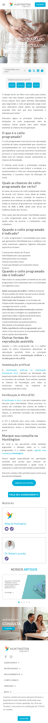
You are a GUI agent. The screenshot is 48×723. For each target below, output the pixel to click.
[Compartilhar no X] (34, 70)
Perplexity (21, 85)
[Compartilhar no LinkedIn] (38, 70)
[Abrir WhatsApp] (41, 716)
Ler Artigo (8, 592)
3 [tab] (24, 602)
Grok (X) (36, 85)
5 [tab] (29, 602)
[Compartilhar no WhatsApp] (42, 70)
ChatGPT (11, 85)
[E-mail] (7, 529)
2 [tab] (21, 602)
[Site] (12, 529)
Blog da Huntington (15, 523)
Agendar (40, 4)
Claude (29, 85)
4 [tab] (26, 602)
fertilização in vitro (12, 400)
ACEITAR (24, 718)
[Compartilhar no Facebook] (30, 70)
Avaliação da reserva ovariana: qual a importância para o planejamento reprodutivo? (12, 583)
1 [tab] (19, 602)
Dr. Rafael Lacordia (15, 553)
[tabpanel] (24, 587)
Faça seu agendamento (24, 494)
